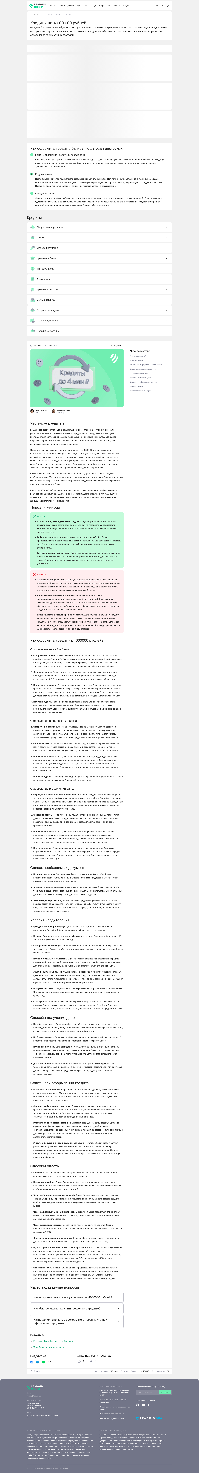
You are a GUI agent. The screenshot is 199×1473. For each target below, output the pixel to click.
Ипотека (117, 6)
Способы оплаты (137, 386)
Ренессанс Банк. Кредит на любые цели (53, 1341)
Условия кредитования (139, 373)
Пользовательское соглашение (112, 1414)
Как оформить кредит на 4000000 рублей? (146, 365)
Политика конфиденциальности (112, 1419)
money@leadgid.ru (34, 1396)
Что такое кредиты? (138, 356)
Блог (158, 6)
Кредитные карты (98, 6)
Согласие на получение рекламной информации (113, 1401)
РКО (109, 6)
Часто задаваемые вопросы (141, 391)
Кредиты (53, 6)
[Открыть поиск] (163, 5)
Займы (62, 6)
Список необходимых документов (143, 369)
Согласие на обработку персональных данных (115, 1408)
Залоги (86, 6)
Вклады (126, 6)
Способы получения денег (140, 378)
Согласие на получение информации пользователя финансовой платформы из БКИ (115, 1393)
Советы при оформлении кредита (143, 382)
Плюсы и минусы (137, 360)
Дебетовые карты (74, 6)
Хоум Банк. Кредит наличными (48, 1347)
